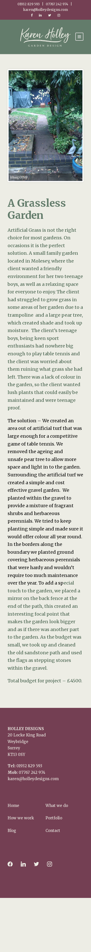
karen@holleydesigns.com (33, 778)
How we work (21, 818)
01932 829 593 (29, 765)
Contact (53, 830)
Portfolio (54, 818)
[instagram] (58, 15)
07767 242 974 (32, 772)
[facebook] (32, 15)
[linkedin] (40, 15)
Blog (12, 830)
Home (13, 805)
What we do (57, 805)
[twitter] (49, 15)
